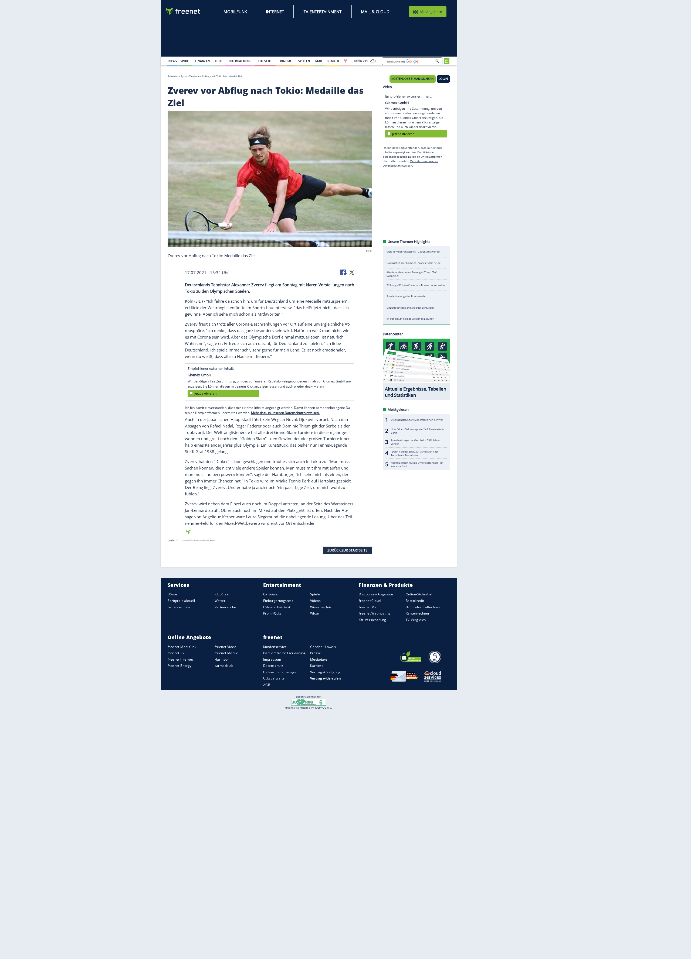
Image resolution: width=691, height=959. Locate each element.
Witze (314, 613)
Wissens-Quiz (321, 607)
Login (443, 79)
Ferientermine (179, 607)
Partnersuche (225, 607)
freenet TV (176, 653)
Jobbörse (222, 594)
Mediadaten (319, 659)
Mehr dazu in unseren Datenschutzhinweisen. (285, 412)
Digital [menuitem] (286, 60)
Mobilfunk (235, 11)
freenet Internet (180, 659)
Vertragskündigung (325, 672)
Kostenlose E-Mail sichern (412, 79)
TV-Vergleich (416, 620)
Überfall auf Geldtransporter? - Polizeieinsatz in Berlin (417, 430)
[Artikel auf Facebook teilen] (343, 272)
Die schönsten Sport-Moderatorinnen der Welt (417, 419)
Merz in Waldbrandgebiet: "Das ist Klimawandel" (414, 251)
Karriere (316, 666)
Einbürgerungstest (278, 601)
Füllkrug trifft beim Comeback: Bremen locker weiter (416, 285)
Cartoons (270, 594)
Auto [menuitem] (219, 60)
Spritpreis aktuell (181, 601)
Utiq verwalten (275, 679)
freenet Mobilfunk (182, 647)
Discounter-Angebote (376, 594)
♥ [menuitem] (345, 61)
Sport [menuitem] (185, 60)
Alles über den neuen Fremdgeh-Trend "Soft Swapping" (412, 274)
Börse (172, 594)
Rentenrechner (417, 613)
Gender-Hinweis (323, 647)
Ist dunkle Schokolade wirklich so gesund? (410, 318)
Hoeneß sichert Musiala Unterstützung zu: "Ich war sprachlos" (417, 464)
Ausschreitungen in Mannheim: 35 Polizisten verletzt (416, 442)
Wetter (220, 601)
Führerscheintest (276, 607)
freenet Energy (180, 666)
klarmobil (222, 659)
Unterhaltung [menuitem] (239, 60)
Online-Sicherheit (419, 594)
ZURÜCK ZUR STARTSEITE (347, 550)
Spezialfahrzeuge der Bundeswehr (406, 296)
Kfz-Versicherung (372, 620)
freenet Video (225, 647)
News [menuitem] (172, 60)
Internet (275, 11)
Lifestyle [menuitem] (265, 60)
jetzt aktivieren (205, 393)
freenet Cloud (370, 601)
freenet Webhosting (374, 613)
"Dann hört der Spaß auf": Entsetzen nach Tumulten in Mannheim (415, 453)
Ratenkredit (415, 601)
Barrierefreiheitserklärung (284, 653)
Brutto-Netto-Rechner (423, 607)
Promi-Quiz (272, 613)
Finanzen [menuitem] (202, 60)
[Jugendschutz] (308, 701)
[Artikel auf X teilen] (351, 272)
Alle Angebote (431, 11)
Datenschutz (273, 666)
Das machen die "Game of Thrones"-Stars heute (414, 263)
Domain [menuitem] (333, 60)
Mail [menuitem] (319, 60)
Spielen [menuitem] (304, 60)
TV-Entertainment (322, 11)
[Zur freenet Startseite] (183, 11)
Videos (315, 601)
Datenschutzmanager (280, 672)
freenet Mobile (226, 653)
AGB (266, 685)
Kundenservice (275, 647)
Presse (315, 653)
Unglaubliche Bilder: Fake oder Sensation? (410, 307)
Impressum (272, 659)
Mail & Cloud (375, 11)
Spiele (315, 594)
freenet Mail (368, 607)
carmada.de (224, 666)
